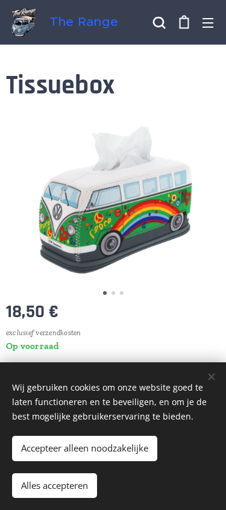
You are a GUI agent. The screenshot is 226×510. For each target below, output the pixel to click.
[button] (159, 22)
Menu (208, 22)
